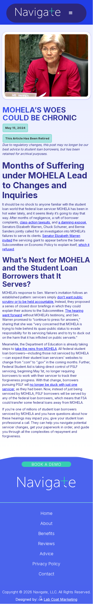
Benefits (46, 533)
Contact (46, 574)
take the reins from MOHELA (36, 349)
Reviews (46, 544)
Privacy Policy (46, 564)
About (46, 523)
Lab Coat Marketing (60, 599)
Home (46, 513)
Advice (46, 554)
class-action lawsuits (35, 222)
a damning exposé (72, 222)
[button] (70, 13)
